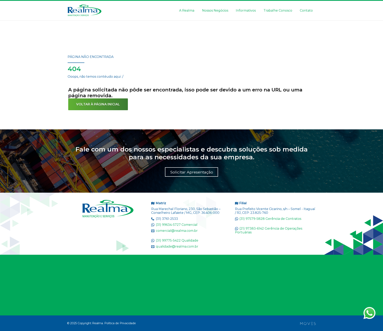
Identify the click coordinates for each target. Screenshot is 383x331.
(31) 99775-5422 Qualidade (177, 240)
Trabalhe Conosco (278, 10)
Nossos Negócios (215, 10)
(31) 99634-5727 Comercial (176, 225)
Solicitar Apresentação (191, 172)
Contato (306, 10)
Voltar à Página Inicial (98, 104)
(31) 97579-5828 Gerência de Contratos (270, 219)
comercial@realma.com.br (177, 231)
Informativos (246, 10)
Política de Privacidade (120, 323)
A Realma (186, 10)
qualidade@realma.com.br (177, 246)
